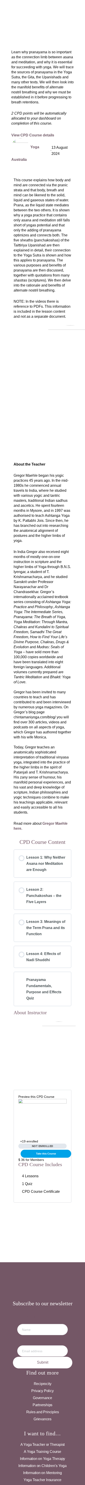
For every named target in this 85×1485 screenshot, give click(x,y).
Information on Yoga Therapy (42, 1459)
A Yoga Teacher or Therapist (42, 1445)
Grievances (42, 1419)
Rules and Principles (42, 1412)
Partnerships (42, 1405)
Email (42, 1338)
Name (42, 1317)
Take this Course (46, 1153)
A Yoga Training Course (42, 1452)
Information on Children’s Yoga (42, 1466)
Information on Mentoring (42, 1473)
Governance (42, 1398)
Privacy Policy (42, 1391)
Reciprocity (42, 1384)
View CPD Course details (33, 135)
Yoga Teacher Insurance (42, 1480)
